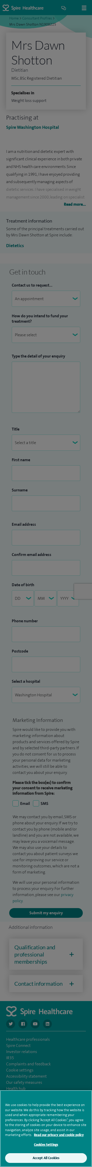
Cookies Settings (46, 1144)
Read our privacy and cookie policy (59, 1135)
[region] (46, 1128)
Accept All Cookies (46, 1158)
